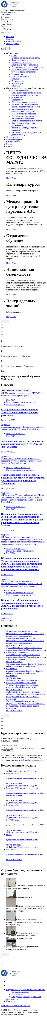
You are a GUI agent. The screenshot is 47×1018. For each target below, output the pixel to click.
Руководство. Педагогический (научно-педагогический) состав (25, 105)
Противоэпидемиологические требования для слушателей (24, 70)
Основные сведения (20, 90)
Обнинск (10, 36)
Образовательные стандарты (24, 102)
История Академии (20, 76)
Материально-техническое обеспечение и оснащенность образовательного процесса (24, 111)
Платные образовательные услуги (26, 121)
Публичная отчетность (21, 62)
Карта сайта (16, 1006)
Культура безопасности (21, 60)
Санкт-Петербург (14, 41)
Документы (16, 97)
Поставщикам (17, 81)
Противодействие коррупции (24, 65)
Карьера (15, 79)
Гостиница (8, 29)
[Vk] (8, 981)
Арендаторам (17, 83)
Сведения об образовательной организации (25, 989)
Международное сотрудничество (26, 132)
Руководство (17, 74)
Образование (17, 100)
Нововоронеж (12, 43)
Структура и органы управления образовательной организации (26, 94)
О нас (14, 55)
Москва (9, 39)
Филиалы (15, 86)
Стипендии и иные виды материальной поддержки (22, 117)
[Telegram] (8, 985)
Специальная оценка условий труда (27, 67)
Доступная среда (18, 135)
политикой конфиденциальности (29, 760)
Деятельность (12, 999)
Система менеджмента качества (25, 58)
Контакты (10, 1001)
